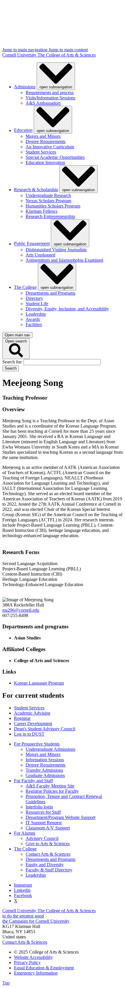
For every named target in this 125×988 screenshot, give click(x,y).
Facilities (34, 324)
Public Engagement (32, 243)
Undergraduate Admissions (50, 749)
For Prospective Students (37, 743)
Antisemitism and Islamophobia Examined (64, 260)
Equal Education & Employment (44, 967)
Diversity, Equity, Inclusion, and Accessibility (67, 308)
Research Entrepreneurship (50, 216)
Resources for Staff (43, 812)
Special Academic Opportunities (55, 157)
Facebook (23, 895)
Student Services (41, 152)
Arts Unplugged (40, 254)
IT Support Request (44, 822)
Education (23, 130)
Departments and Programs (50, 293)
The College (25, 287)
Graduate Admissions (45, 775)
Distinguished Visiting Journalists (56, 249)
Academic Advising (32, 713)
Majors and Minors (43, 136)
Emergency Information (36, 973)
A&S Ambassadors (43, 103)
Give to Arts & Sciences (48, 843)
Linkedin (22, 890)
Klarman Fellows (41, 211)
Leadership (36, 314)
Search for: (13, 361)
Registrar (22, 718)
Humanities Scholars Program (53, 205)
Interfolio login (39, 806)
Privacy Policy (27, 962)
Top (6, 982)
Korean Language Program (39, 683)
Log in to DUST (29, 734)
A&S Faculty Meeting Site (50, 785)
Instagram (23, 884)
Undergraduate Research (48, 195)
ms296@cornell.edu (20, 610)
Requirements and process (50, 92)
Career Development (33, 723)
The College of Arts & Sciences (67, 54)
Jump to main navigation (25, 49)
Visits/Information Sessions (50, 97)
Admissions (24, 86)
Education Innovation (45, 162)
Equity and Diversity (45, 864)
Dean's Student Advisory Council (44, 728)
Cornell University (20, 54)
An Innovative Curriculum (50, 146)
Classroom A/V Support (48, 827)
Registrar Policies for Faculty (52, 791)
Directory (34, 298)
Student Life (37, 303)
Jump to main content (68, 49)
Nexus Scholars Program (48, 200)
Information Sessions (45, 759)
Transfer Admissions (44, 770)
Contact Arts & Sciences (48, 854)
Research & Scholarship (36, 189)
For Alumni (24, 833)
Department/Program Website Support (60, 817)
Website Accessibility (33, 957)
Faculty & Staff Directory (49, 869)
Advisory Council (42, 838)
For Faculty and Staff (33, 780)
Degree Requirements (45, 141)
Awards (33, 319)
